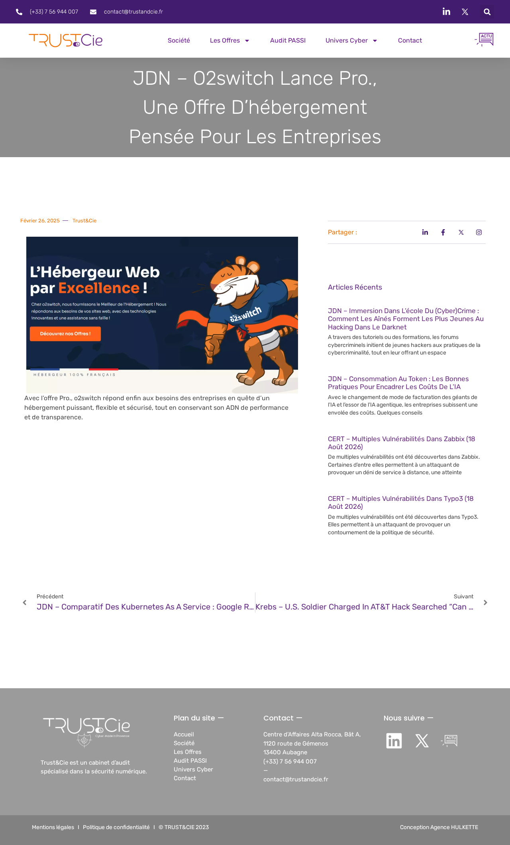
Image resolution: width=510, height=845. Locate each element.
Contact (410, 40)
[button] (487, 12)
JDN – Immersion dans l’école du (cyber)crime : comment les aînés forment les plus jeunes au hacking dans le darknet (406, 319)
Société (179, 40)
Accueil (184, 734)
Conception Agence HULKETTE (439, 827)
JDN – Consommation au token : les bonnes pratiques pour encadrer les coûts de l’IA (398, 383)
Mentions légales (53, 827)
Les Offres (188, 751)
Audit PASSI (288, 40)
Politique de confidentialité (116, 827)
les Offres (225, 40)
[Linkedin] (394, 740)
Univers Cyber (347, 40)
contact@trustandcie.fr (295, 779)
